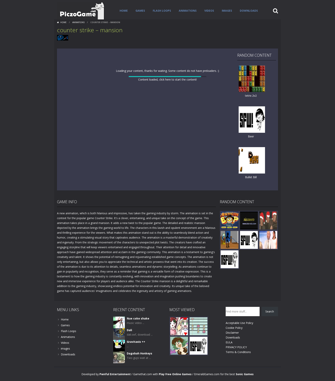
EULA (229, 342)
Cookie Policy (234, 328)
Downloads (249, 10)
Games (140, 10)
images (227, 10)
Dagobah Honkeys (139, 353)
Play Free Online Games (175, 374)
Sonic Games (245, 374)
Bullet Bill (251, 177)
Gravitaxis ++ (136, 342)
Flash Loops (162, 10)
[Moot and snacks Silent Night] (179, 326)
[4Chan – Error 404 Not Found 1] (198, 345)
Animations (188, 10)
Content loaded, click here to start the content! (167, 79)
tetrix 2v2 (251, 95)
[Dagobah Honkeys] (119, 357)
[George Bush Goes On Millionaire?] (249, 239)
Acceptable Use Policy (239, 323)
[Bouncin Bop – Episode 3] (229, 220)
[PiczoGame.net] (80, 10)
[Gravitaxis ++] (119, 345)
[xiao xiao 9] (229, 239)
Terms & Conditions (238, 352)
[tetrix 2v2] (251, 78)
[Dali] (119, 334)
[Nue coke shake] (119, 322)
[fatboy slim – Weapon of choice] (249, 220)
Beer (251, 136)
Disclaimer (232, 332)
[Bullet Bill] (251, 160)
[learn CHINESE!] (229, 259)
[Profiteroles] (179, 345)
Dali (129, 330)
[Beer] (251, 119)
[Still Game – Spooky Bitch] (268, 239)
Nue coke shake (138, 318)
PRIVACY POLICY (236, 347)
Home (124, 10)
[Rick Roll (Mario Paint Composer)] (198, 326)
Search (269, 311)
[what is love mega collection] (268, 220)
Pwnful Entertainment (115, 374)
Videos (209, 10)
